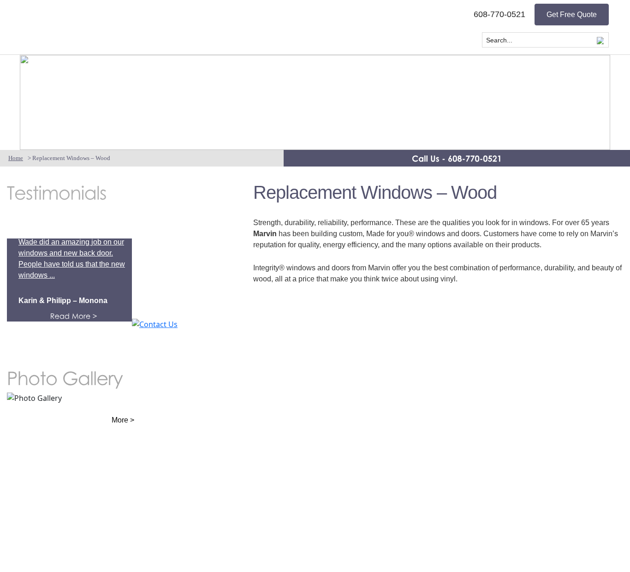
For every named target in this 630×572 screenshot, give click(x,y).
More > (123, 420)
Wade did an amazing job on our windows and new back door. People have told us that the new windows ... (71, 258)
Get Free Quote (572, 14)
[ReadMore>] (85, 316)
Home (15, 158)
